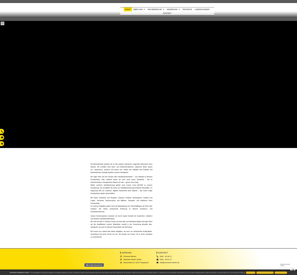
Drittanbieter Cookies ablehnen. (265, 272)
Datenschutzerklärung (280, 272)
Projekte (187, 9)
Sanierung (172, 9)
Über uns (138, 9)
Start (128, 9)
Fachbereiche (155, 9)
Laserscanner (202, 9)
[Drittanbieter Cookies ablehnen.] (295, 272)
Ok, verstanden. (251, 272)
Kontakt (167, 13)
